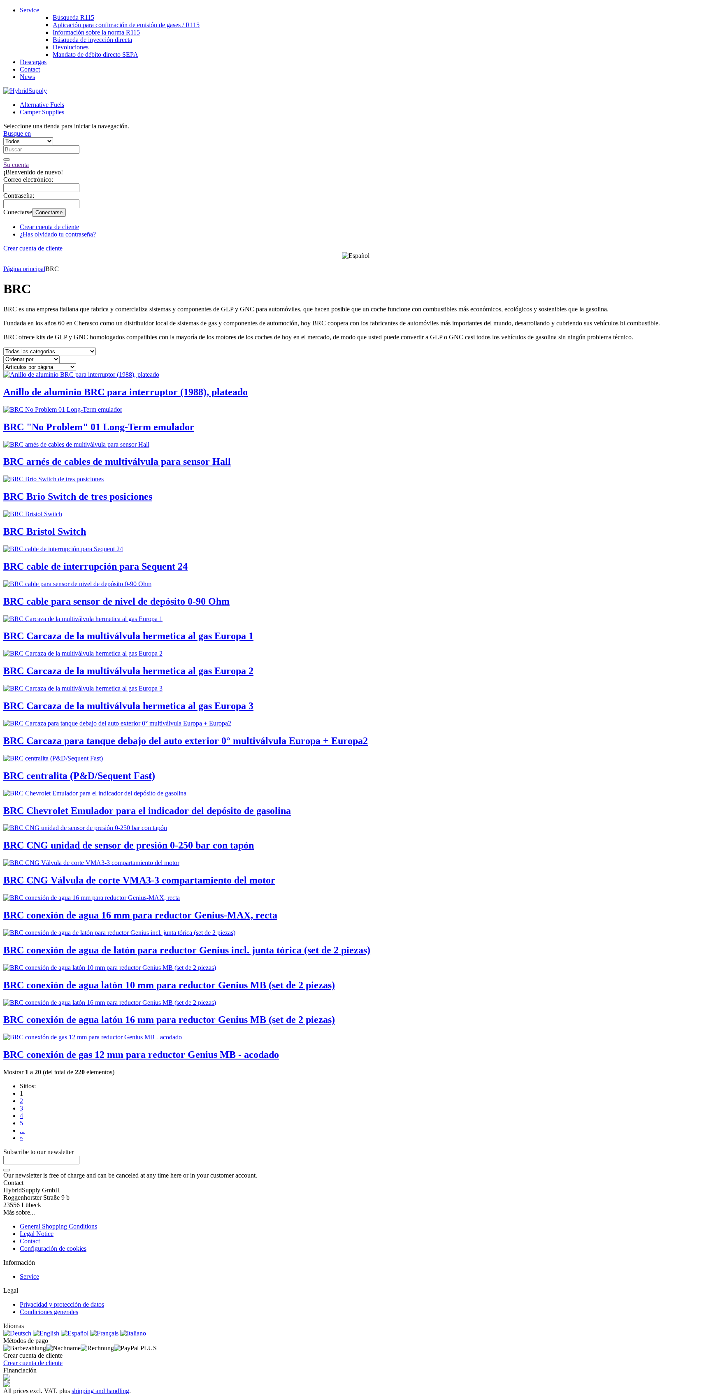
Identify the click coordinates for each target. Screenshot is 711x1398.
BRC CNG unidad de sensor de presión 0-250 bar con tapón (128, 845)
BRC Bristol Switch (44, 531)
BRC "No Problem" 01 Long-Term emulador (98, 427)
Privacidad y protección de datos (62, 1304)
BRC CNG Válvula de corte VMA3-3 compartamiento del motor (139, 880)
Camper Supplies (42, 112)
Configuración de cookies (53, 1248)
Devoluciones (70, 47)
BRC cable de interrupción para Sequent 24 (95, 566)
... (22, 1130)
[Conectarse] (6, 1170)
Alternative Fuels (42, 104)
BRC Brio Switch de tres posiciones (77, 496)
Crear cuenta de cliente (49, 226)
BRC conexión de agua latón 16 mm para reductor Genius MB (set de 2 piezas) (169, 1019)
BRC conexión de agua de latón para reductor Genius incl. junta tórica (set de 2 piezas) (186, 950)
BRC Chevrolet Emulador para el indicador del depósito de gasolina (147, 810)
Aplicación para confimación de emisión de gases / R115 (126, 24)
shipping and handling (100, 1390)
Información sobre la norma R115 (96, 32)
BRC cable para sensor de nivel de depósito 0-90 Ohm (116, 601)
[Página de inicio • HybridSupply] (25, 90)
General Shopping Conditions (58, 1226)
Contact (30, 69)
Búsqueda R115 (73, 17)
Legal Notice (36, 1233)
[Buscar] (6, 159)
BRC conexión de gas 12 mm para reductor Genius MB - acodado (141, 1054)
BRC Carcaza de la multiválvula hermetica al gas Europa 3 (128, 705)
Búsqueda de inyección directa (92, 39)
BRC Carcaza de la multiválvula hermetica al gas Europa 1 (128, 636)
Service (29, 10)
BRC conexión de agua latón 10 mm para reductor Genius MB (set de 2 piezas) (169, 985)
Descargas (33, 61)
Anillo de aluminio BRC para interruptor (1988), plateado (125, 392)
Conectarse (49, 212)
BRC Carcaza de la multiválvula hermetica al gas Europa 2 (128, 670)
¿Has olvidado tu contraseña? (58, 234)
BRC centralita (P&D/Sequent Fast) (79, 775)
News (27, 76)
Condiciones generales (49, 1311)
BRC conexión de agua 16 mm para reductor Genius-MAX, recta (140, 915)
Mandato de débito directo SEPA (95, 54)
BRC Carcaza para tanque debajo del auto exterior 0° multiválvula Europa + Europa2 (185, 740)
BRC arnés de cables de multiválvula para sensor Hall (117, 461)
